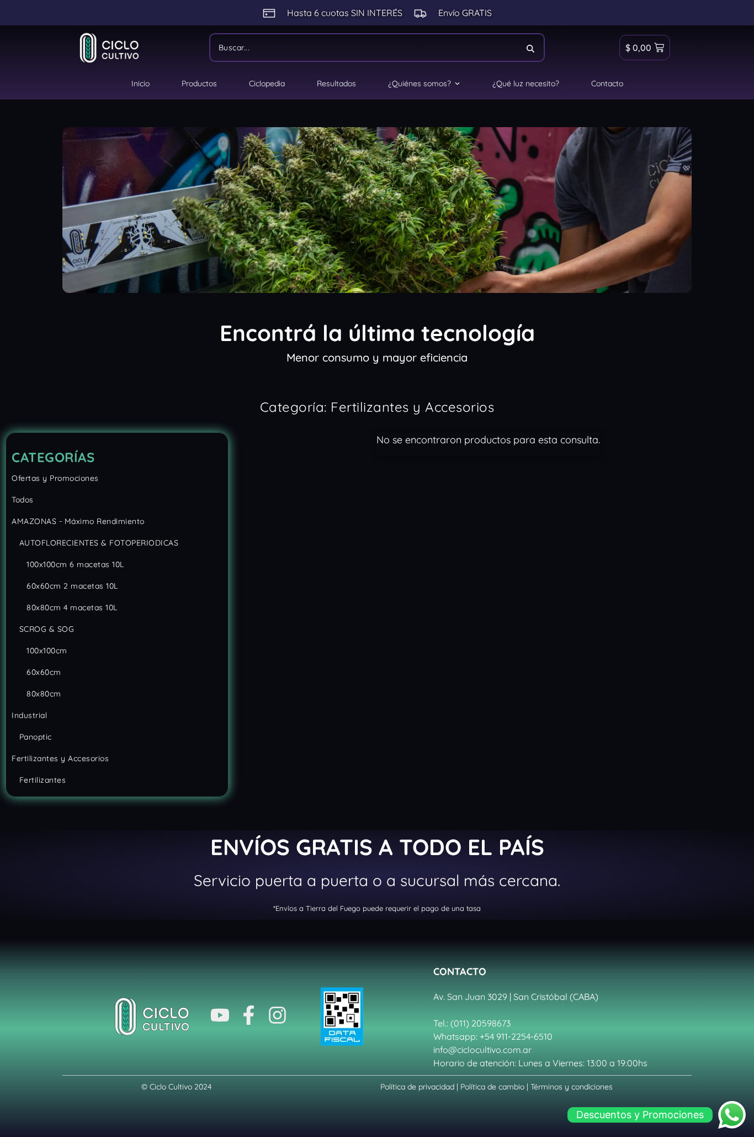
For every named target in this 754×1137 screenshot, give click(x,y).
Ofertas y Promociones (55, 478)
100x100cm (39, 651)
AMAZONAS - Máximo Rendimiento (78, 521)
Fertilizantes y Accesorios (60, 758)
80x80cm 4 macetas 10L (65, 607)
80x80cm (36, 694)
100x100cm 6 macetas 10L (68, 564)
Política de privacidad (417, 1087)
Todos (23, 500)
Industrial (29, 715)
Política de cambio (492, 1087)
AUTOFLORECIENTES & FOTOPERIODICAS (95, 543)
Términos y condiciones (571, 1087)
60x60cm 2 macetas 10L (65, 586)
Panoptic (32, 737)
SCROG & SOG (43, 629)
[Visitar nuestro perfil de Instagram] (277, 1016)
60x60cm (36, 672)
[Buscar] (531, 47)
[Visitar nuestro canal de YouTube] (220, 1016)
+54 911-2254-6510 (516, 1036)
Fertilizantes (39, 780)
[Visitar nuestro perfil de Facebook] (248, 1016)
